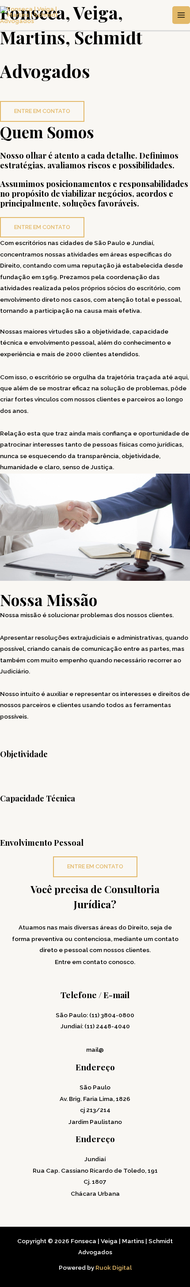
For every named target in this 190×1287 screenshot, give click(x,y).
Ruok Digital (113, 1267)
